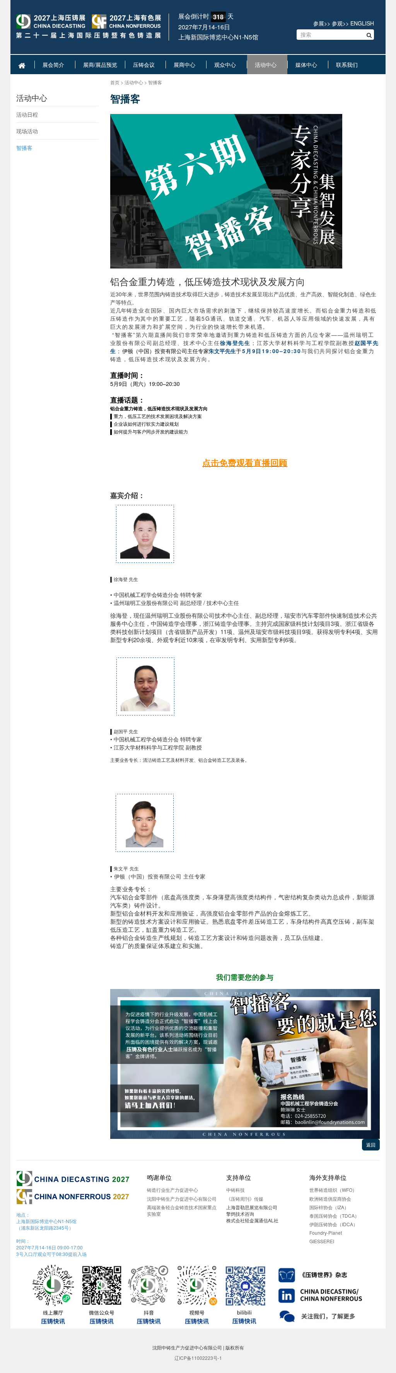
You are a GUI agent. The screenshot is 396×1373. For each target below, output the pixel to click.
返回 (371, 1144)
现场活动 (27, 131)
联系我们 (348, 64)
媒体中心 (307, 64)
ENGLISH (362, 23)
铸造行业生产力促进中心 (172, 1189)
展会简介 (55, 64)
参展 (318, 23)
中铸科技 (235, 1189)
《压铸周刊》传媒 (244, 1198)
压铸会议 (145, 64)
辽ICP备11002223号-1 (198, 1357)
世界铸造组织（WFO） (333, 1189)
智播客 (24, 147)
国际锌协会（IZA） (329, 1207)
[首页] (88, 26)
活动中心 (267, 64)
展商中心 (186, 64)
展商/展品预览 (100, 64)
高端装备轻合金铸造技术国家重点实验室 (182, 1210)
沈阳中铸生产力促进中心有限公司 (182, 1198)
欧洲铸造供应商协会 (330, 1198)
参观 (337, 23)
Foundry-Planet (325, 1232)
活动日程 (27, 114)
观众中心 (226, 64)
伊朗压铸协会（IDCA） (333, 1224)
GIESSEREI (321, 1241)
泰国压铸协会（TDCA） (334, 1215)
